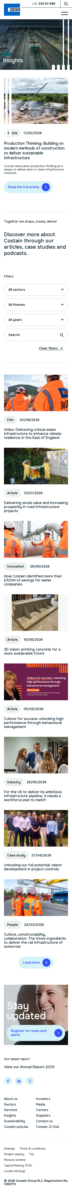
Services (10, 1110)
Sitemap (9, 1148)
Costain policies (16, 1127)
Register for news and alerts (28, 1033)
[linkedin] (19, 1081)
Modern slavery (14, 1154)
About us (10, 1099)
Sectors (10, 1104)
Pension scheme (15, 1160)
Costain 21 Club (47, 1127)
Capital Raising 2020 (18, 1165)
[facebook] (8, 1081)
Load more (31, 962)
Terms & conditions (33, 1148)
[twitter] (30, 1081)
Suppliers (43, 1115)
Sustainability (14, 1121)
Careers (42, 1110)
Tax (31, 1154)
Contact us (44, 1121)
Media (40, 1104)
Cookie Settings (14, 1171)
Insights (10, 1115)
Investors (43, 1099)
